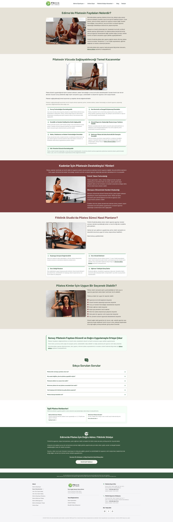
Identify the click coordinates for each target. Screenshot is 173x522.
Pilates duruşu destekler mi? (55, 394)
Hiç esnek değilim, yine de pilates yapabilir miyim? (61, 376)
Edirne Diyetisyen (78, 3)
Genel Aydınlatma (72, 500)
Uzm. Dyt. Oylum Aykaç (37, 493)
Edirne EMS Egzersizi (37, 500)
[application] (84, 3)
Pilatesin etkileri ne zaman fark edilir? (57, 381)
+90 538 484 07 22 (113, 489)
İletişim (124, 3)
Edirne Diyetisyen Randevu (38, 496)
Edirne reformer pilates (110, 141)
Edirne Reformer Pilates (38, 498)
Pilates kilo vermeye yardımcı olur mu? (58, 371)
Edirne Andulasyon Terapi (38, 503)
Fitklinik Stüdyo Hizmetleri (105, 3)
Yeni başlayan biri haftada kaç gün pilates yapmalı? (61, 390)
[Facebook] (108, 511)
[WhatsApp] (112, 511)
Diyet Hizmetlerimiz (37, 489)
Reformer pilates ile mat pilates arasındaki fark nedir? (62, 385)
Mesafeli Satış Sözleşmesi (74, 505)
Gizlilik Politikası (72, 502)
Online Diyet (91, 3)
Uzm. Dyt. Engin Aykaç (37, 491)
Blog (117, 3)
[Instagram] (104, 511)
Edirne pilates (91, 49)
